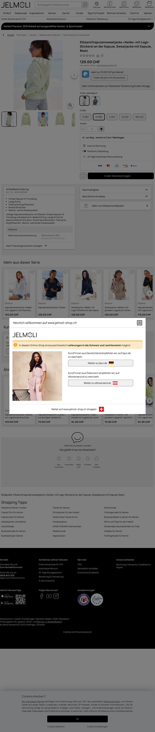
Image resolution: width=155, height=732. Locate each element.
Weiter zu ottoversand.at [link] (97, 383)
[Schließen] (139, 322)
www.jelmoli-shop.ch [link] (74, 409)
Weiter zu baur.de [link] (97, 363)
